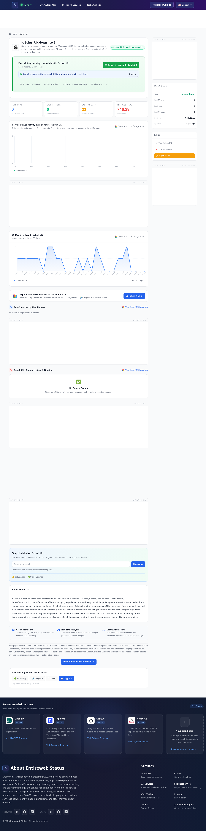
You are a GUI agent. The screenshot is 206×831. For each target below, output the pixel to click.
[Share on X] (51, 812)
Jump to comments (31, 84)
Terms (144, 804)
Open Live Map (133, 296)
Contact (178, 773)
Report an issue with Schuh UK (122, 65)
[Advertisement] (103, 19)
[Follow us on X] (17, 812)
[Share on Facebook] (58, 812)
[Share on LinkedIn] (66, 812)
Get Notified (52, 84)
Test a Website (94, 5)
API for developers (184, 804)
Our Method (147, 794)
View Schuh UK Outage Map (131, 126)
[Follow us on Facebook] (24, 812)
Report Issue (164, 156)
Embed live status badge (76, 84)
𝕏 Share (51, 678)
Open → (132, 74)
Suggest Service (182, 783)
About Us (146, 773)
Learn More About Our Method (77, 661)
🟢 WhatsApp (20, 678)
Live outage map (165, 149)
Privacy (178, 794)
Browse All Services (71, 5)
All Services (147, 783)
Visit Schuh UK (100, 84)
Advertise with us (162, 4)
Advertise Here (140, 182)
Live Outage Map (48, 5)
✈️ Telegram (37, 678)
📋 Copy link (66, 678)
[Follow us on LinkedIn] (32, 812)
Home (14, 34)
